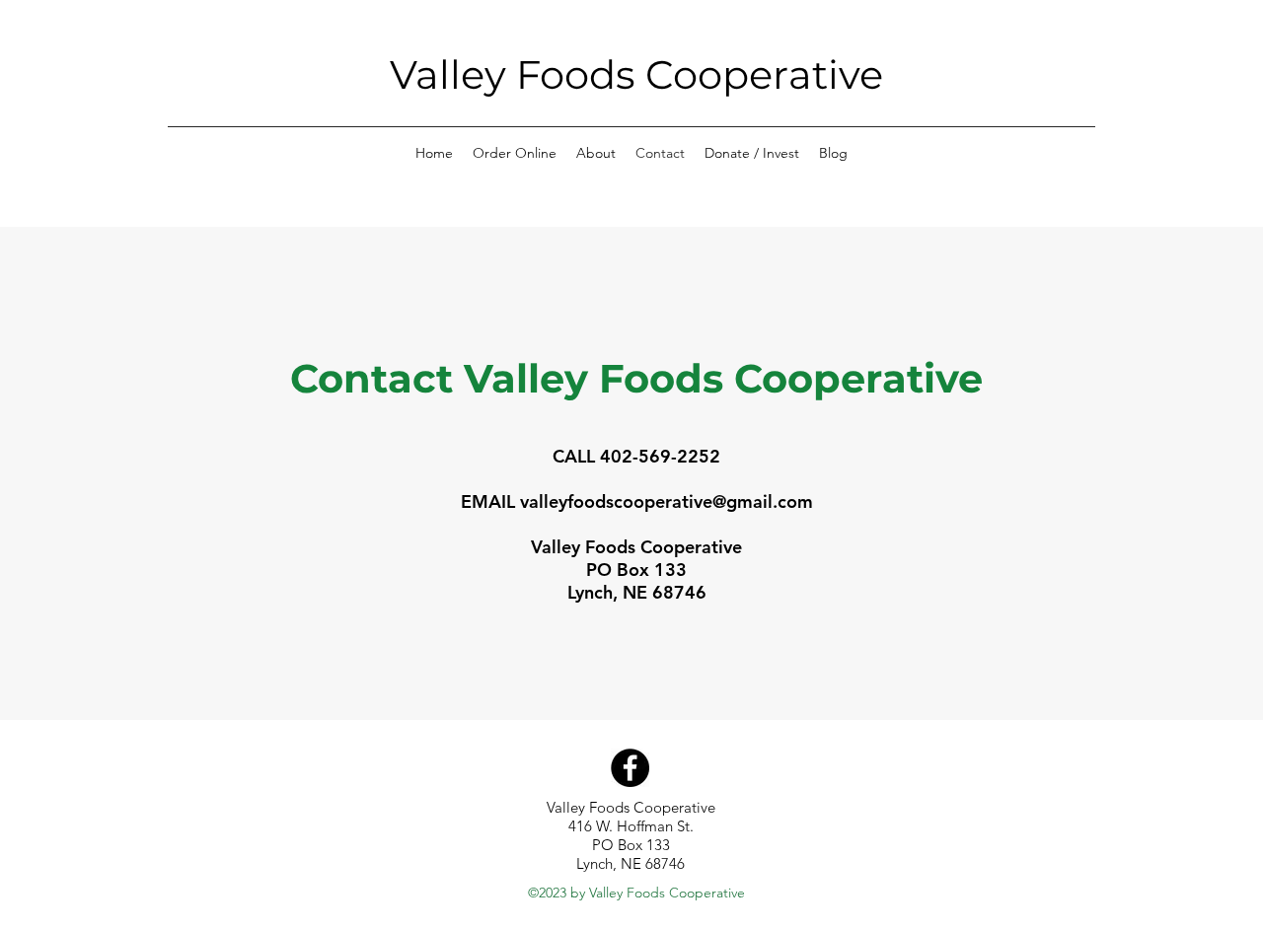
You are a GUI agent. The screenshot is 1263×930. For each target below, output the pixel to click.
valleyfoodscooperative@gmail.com (666, 501)
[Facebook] (630, 768)
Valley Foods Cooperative (636, 74)
